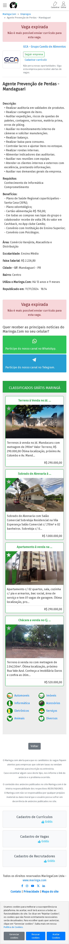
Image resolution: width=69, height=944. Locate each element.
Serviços (51, 710)
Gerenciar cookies (14, 936)
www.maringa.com (34, 880)
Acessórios (53, 703)
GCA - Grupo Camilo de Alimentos (44, 46)
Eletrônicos (21, 710)
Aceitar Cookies (56, 936)
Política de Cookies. (13, 927)
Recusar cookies (36, 936)
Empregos (25, 14)
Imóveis (51, 695)
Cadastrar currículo (36, 59)
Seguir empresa (34, 54)
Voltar (34, 746)
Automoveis (21, 695)
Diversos (52, 718)
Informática (22, 703)
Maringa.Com (9, 14)
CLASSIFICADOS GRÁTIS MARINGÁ (34, 388)
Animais (19, 718)
